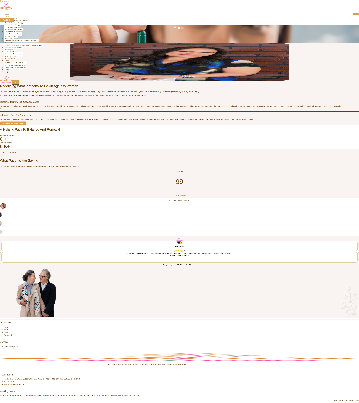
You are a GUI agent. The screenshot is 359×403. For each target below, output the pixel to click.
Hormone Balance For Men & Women (16, 20)
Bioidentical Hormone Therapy (14, 23)
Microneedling (9, 49)
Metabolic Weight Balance (13, 34)
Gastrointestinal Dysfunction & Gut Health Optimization (21, 40)
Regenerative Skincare (12, 56)
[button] (357, 251)
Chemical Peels (9, 52)
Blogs (7, 72)
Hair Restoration (10, 58)
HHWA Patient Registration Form (15, 65)
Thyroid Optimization (11, 27)
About (7, 16)
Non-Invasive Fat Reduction (13, 54)
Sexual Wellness (10, 31)
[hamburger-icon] (356, 14)
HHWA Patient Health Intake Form (15, 63)
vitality (144, 95)
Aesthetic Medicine (11, 43)
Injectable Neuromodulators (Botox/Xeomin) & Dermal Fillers (23, 45)
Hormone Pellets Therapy (12, 25)
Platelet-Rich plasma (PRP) (13, 47)
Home (7, 14)
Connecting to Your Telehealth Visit (15, 67)
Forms (7, 60)
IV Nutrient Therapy (11, 36)
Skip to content (5, 1)
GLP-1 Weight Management (13, 29)
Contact (7, 69)
